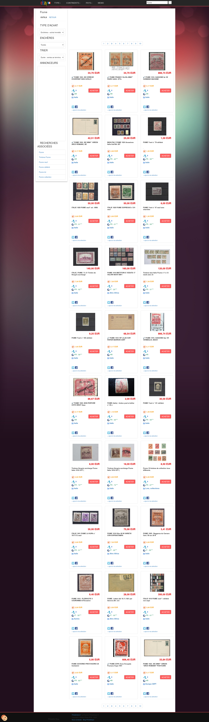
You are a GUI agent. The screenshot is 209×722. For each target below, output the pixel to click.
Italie (76, 97)
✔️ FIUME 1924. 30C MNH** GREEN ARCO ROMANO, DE (85, 143)
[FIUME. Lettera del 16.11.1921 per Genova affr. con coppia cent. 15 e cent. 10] (121, 582)
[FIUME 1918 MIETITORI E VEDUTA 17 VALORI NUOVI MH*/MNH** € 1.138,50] (121, 256)
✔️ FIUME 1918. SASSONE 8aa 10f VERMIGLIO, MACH (156, 339)
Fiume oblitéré (44, 167)
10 (140, 43)
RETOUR (52, 17)
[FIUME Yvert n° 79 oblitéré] (157, 126)
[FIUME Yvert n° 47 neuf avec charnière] (157, 191)
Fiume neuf (43, 162)
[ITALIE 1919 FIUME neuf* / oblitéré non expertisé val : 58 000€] (157, 582)
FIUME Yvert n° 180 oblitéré (82, 338)
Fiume (41, 152)
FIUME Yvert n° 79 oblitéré (153, 142)
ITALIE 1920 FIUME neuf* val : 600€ (85, 207)
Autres (76, 618)
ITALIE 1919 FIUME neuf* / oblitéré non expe (156, 599)
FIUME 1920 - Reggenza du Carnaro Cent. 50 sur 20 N (156, 534)
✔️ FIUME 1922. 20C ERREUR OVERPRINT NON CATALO (83, 78)
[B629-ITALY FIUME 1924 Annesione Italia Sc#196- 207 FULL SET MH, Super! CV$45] (121, 126)
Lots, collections (152, 488)
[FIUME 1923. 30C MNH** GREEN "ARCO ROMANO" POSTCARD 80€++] (157, 648)
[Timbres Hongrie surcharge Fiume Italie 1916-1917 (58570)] (85, 452)
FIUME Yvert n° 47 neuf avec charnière (153, 208)
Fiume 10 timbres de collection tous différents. (156, 469)
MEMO (100, 3)
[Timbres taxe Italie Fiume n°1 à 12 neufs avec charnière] (157, 256)
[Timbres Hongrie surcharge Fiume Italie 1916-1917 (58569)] (121, 452)
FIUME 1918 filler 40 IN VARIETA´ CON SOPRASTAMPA (119, 534)
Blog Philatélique (88, 720)
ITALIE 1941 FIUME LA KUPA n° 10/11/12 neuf (83, 534)
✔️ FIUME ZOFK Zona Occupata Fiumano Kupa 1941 (119, 665)
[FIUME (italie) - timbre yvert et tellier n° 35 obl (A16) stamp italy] (121, 387)
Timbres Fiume (45, 157)
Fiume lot (42, 172)
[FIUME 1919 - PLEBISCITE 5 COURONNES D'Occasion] (85, 582)
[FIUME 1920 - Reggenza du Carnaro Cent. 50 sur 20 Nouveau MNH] (157, 517)
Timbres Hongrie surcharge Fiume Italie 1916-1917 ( (84, 469)
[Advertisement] (51, 103)
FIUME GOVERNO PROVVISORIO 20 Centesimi (85, 665)
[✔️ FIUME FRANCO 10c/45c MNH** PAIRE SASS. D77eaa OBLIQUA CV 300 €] (121, 61)
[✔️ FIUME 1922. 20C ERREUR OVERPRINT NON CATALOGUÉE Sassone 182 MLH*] (85, 61)
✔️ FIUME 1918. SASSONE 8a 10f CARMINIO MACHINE (155, 78)
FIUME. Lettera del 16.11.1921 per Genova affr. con (119, 599)
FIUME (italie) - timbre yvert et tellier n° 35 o (120, 404)
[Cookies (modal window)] (4, 718)
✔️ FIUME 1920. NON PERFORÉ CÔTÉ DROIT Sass (83, 404)
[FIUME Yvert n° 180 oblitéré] (85, 322)
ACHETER (94, 90)
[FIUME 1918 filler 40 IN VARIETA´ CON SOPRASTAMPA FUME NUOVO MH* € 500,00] (121, 517)
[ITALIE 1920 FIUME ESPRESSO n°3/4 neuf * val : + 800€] (121, 191)
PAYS (88, 3)
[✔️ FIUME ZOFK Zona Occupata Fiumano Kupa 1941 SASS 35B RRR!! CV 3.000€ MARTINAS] (121, 648)
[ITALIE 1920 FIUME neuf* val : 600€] (85, 191)
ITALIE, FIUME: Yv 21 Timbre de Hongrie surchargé (84, 273)
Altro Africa (114, 293)
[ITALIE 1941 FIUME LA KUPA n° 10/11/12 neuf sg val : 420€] (85, 517)
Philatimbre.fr (76, 715)
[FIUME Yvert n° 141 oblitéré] (157, 387)
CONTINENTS (72, 3)
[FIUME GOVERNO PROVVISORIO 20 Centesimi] (85, 648)
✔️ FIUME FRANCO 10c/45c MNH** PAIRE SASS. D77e (120, 78)
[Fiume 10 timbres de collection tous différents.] (157, 452)
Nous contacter (77, 720)
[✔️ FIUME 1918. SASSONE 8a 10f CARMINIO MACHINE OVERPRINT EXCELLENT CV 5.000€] (157, 61)
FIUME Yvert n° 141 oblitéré (153, 403)
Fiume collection (45, 177)
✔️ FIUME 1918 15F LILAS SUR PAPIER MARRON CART (119, 339)
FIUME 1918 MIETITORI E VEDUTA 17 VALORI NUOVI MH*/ (121, 273)
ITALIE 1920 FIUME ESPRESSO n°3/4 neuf (121, 208)
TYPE (57, 3)
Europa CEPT (151, 684)
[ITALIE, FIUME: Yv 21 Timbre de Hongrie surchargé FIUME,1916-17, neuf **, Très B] (85, 256)
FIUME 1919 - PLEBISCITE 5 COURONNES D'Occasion (82, 599)
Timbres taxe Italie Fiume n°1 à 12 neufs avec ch (155, 273)
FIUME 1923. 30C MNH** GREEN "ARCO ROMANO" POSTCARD (155, 665)
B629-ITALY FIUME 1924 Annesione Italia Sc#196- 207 (120, 143)
